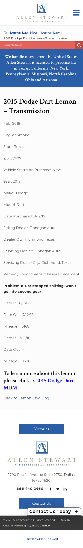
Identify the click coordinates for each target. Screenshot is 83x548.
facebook (50, 489)
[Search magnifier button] (79, 45)
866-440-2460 (29, 488)
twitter (57, 489)
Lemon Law (50, 32)
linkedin (65, 489)
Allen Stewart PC (5, 32)
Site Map (64, 520)
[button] (76, 13)
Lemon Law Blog (23, 32)
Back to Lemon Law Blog (26, 398)
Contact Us (41, 503)
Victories (41, 429)
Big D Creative (41, 525)
